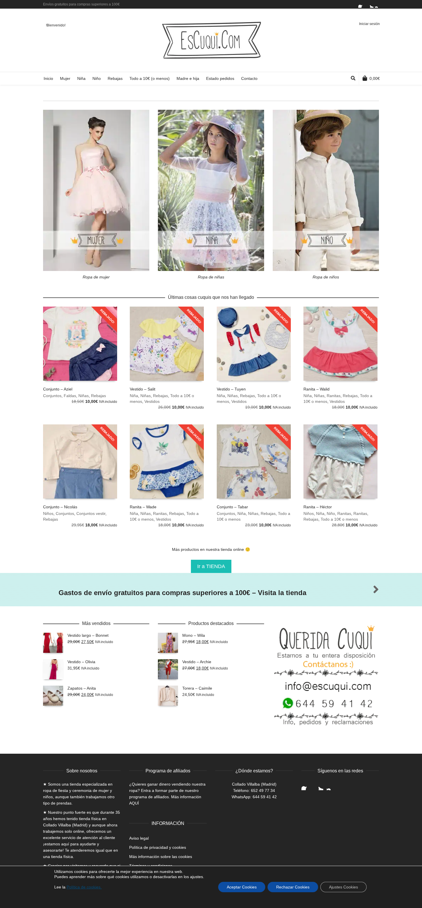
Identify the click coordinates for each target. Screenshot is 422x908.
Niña (134, 395)
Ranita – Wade (143, 507)
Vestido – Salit (142, 389)
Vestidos (152, 401)
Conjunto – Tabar (232, 507)
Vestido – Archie (196, 661)
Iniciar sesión (369, 24)
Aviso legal (139, 838)
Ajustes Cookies (343, 887)
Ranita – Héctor (317, 507)
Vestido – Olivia (81, 661)
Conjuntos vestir (90, 513)
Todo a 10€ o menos (339, 519)
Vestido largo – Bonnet (88, 635)
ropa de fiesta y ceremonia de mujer (76, 790)
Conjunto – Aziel (57, 389)
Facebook (361, 4)
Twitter (370, 4)
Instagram (378, 4)
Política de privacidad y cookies (157, 847)
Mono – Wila (193, 635)
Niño (331, 513)
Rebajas (98, 395)
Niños (48, 513)
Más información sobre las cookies (160, 856)
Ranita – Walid (316, 389)
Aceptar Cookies (242, 887)
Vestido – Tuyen (231, 389)
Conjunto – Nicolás (60, 507)
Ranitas (333, 395)
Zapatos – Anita (81, 688)
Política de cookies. (84, 887)
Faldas (70, 395)
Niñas (83, 395)
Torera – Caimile (197, 688)
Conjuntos (52, 395)
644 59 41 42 (265, 796)
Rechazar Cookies (292, 887)
